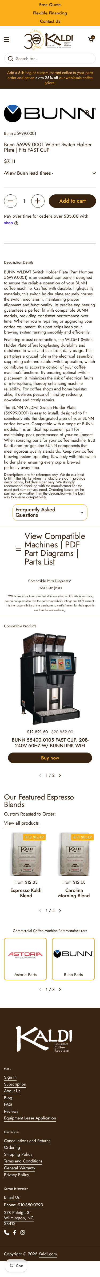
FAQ (8, 1104)
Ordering (12, 1147)
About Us (12, 1091)
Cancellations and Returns (27, 1141)
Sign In (10, 1077)
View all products (21, 823)
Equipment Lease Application (30, 1118)
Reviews (11, 1111)
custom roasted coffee (54, 72)
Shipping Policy (18, 1154)
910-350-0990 (30, 1205)
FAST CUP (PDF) (50, 588)
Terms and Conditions (23, 1161)
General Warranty (19, 1168)
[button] (90, 39)
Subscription (15, 1084)
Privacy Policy (16, 1175)
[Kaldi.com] (48, 39)
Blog (8, 1098)
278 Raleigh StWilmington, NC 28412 (19, 1218)
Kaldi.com (48, 1254)
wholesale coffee (79, 77)
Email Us (11, 1197)
